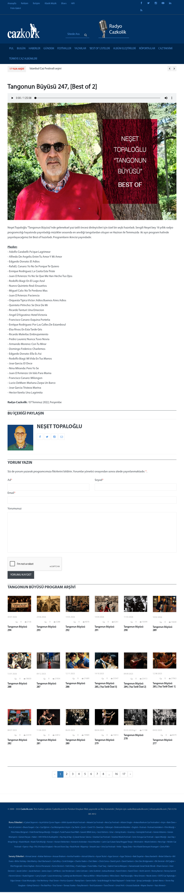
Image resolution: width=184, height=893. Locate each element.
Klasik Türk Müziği (38, 842)
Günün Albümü (159, 832)
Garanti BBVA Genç (88, 832)
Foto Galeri (15, 8)
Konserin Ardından (79, 842)
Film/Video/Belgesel (19, 832)
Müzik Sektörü (151, 842)
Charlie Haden (81, 861)
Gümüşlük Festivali (144, 832)
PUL (11, 48)
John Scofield (94, 871)
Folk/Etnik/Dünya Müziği (40, 832)
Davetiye (100, 827)
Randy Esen (79, 881)
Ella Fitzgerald (16, 866)
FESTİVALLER (64, 48)
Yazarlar (80, 48)
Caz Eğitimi (44, 827)
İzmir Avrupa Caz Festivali (142, 837)
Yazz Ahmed (160, 886)
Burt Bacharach (44, 861)
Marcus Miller (89, 876)
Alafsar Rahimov (44, 857)
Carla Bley (56, 861)
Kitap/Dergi (13, 842)
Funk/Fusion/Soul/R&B (69, 832)
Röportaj (84, 847)
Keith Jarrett (145, 871)
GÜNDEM (48, 48)
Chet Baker (92, 861)
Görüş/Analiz (120, 832)
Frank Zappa (81, 866)
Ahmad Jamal (30, 857)
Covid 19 (91, 827)
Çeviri (83, 827)
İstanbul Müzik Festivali (121, 837)
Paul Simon (54, 881)
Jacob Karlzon (34, 871)
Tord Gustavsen (96, 886)
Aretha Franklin (73, 857)
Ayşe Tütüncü (125, 857)
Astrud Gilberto (88, 857)
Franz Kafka (92, 866)
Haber (34, 837)
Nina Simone (139, 876)
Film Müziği (169, 827)
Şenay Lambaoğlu (144, 881)
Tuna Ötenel (109, 886)
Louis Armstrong (54, 876)
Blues (63, 3)
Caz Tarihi (75, 827)
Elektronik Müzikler (122, 827)
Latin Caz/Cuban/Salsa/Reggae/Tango (117, 842)
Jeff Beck (57, 871)
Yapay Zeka (127, 847)
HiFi (73, 3)
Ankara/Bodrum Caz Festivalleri (147, 823)
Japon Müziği (160, 837)
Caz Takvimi (165, 48)
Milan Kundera (102, 876)
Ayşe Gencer (113, 857)
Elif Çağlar (170, 861)
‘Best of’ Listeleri (99, 48)
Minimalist (138, 842)
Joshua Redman (108, 871)
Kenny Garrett (170, 871)
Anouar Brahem (59, 857)
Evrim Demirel (58, 866)
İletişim (36, 3)
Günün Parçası (24, 837)
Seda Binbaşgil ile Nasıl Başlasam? (111, 881)
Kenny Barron (157, 871)
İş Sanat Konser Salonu (82, 837)
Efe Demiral (159, 861)
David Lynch (115, 861)
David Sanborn (128, 861)
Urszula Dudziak (132, 886)
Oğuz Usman (15, 881)
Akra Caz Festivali (112, 823)
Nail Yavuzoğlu (127, 876)
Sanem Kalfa (91, 881)
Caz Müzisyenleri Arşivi (60, 827)
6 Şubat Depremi (31, 823)
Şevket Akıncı (158, 881)
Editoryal (109, 827)
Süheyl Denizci (33, 886)
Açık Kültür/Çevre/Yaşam (49, 823)
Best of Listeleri (15, 827)
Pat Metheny (42, 881)
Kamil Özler (133, 871)
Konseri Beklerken (62, 842)
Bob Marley (32, 861)
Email (11, 493)
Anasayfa (12, 3)
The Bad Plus (46, 886)
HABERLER (34, 48)
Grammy (131, 832)
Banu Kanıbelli (151, 857)
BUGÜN (21, 48)
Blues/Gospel (28, 827)
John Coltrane (82, 871)
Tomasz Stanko (69, 886)
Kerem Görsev (15, 876)
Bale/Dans (171, 823)
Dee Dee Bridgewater (144, 861)
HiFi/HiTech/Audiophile (48, 837)
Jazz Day (171, 837)
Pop (31, 847)
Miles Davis (114, 876)
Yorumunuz (15, 508)
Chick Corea (104, 861)
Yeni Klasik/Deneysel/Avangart (146, 847)
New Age (162, 842)
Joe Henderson (68, 871)
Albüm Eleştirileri (124, 48)
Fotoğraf (55, 832)
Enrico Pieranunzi (43, 866)
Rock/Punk (74, 847)
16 (116, 774)
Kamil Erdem (121, 871)
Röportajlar (147, 48)
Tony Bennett (82, 886)
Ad (10, 480)
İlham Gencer (162, 866)
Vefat (119, 847)
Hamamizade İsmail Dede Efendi (142, 866)
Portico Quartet (66, 881)
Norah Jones (151, 876)
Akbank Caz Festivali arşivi (45, 68)
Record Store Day (61, 847)
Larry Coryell (41, 876)
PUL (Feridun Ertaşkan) (43, 847)
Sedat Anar (130, 881)
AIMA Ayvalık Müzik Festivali (73, 823)
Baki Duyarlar (138, 857)
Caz (37, 827)
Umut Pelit (120, 886)
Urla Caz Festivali (108, 847)
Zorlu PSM (164, 847)
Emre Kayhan (29, 866)
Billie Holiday (20, 861)
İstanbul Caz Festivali (101, 837)
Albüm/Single (126, 823)
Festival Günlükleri (155, 827)
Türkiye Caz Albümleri (23, 59)
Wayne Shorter (147, 886)
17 (123, 774)
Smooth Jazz (94, 847)
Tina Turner (57, 886)
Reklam (24, 3)
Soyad (99, 480)
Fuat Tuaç (102, 866)
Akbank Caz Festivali (95, 823)
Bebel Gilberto (165, 857)
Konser (50, 842)
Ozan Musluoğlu (29, 881)
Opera (25, 847)
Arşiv (163, 823)
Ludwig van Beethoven (72, 876)
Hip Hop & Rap (66, 837)
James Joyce (47, 871)
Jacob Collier (22, 871)
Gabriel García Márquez (117, 866)
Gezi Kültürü (102, 832)
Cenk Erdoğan (67, 861)
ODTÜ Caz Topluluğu (166, 876)
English (135, 827)
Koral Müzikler (94, 842)
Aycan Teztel (101, 857)
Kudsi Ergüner (28, 876)
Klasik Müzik (50, 3)
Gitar (111, 832)
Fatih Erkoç (70, 866)
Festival (143, 827)
